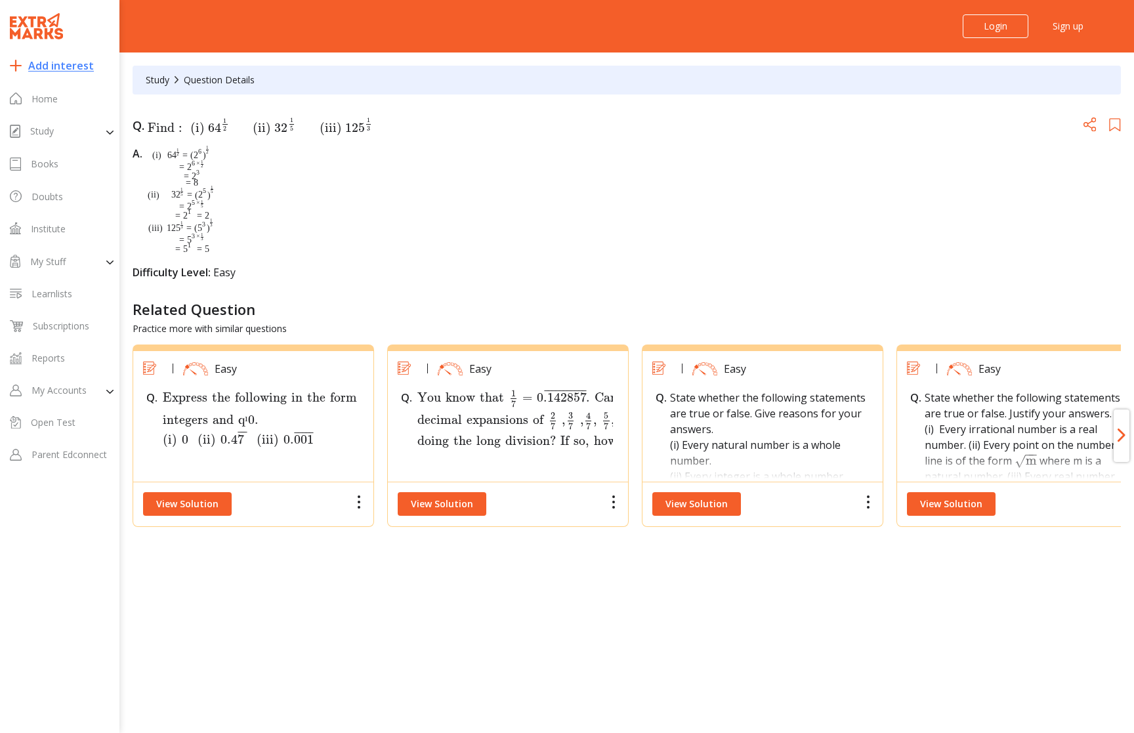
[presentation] (256, 128)
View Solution (187, 503)
